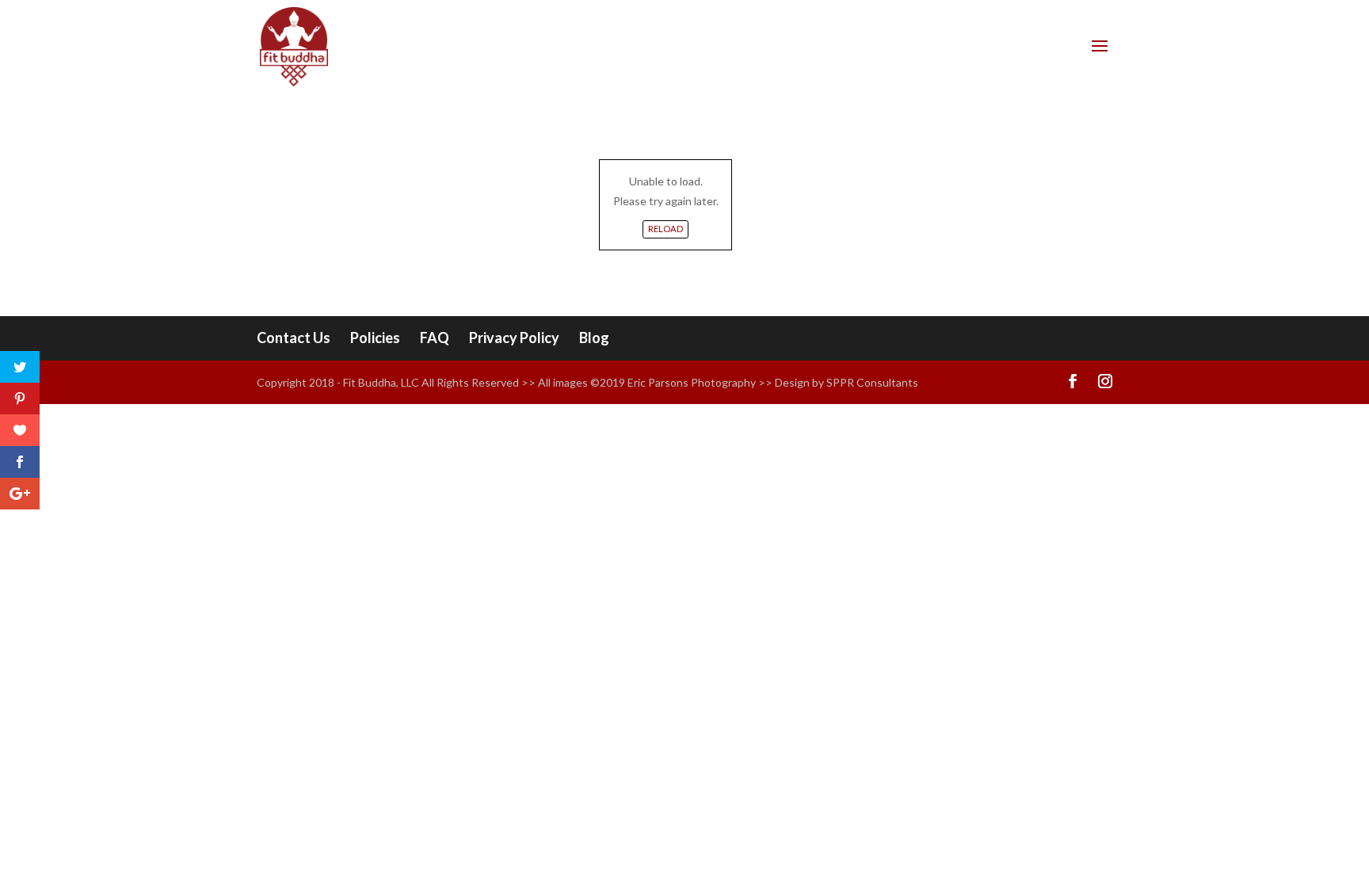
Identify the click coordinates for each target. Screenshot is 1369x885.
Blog (594, 337)
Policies (375, 337)
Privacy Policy (514, 337)
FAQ (434, 337)
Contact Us (293, 337)
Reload (665, 228)
